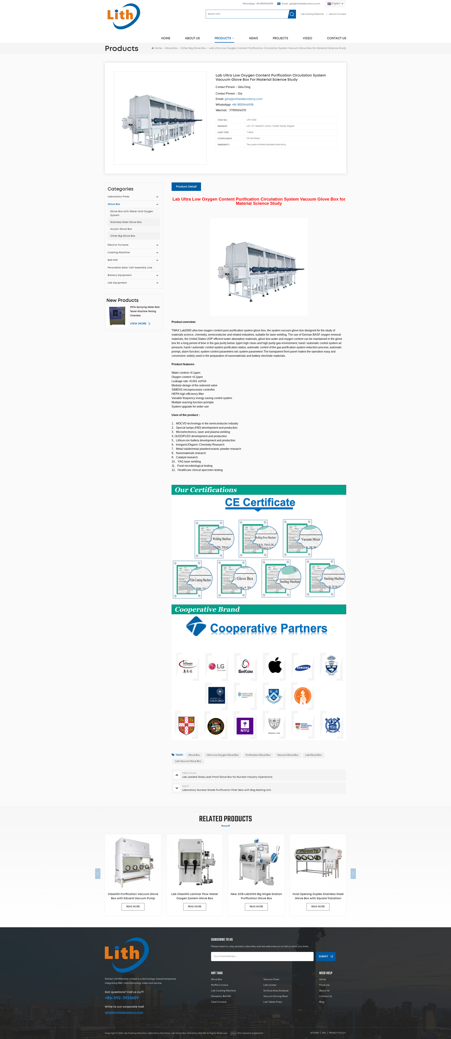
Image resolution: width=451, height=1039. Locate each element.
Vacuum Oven (271, 979)
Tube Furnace (218, 1002)
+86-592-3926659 (122, 998)
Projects (280, 38)
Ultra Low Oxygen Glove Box (223, 755)
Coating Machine (119, 252)
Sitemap (314, 1033)
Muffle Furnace (219, 985)
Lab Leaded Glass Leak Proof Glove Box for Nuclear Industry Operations (318, 896)
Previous (97, 873)
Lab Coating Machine (312, 14)
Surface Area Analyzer (276, 991)
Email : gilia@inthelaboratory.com (301, 4)
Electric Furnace (337, 14)
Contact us (336, 38)
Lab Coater (269, 985)
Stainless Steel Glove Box (126, 222)
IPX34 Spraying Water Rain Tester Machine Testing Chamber (145, 311)
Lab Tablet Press (272, 1002)
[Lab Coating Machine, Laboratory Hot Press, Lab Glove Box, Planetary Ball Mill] (124, 16)
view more (138, 323)
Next (353, 873)
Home (165, 38)
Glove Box (171, 48)
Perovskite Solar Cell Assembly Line (130, 267)
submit (323, 956)
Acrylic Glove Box (121, 229)
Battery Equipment (120, 275)
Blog (321, 1002)
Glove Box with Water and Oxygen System (131, 213)
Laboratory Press (118, 196)
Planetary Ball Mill (221, 996)
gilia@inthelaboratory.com (124, 1012)
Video (307, 38)
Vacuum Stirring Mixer (275, 996)
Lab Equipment (117, 283)
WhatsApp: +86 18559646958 (258, 4)
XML (324, 1033)
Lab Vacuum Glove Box (188, 761)
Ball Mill (113, 260)
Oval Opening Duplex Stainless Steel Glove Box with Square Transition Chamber (256, 896)
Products (223, 38)
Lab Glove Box (313, 755)
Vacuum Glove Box (287, 755)
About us (192, 38)
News (253, 38)
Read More (133, 907)
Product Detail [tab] (186, 186)
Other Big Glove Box (122, 236)
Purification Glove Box (258, 755)
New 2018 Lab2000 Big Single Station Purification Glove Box (194, 896)
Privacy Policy (337, 1033)
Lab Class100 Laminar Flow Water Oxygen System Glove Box (133, 896)
